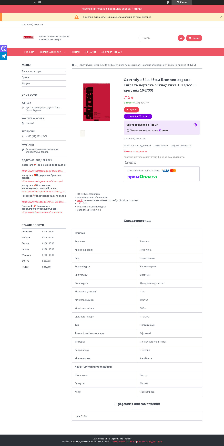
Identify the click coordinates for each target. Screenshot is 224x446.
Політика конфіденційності (149, 442)
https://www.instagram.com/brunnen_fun (43, 191)
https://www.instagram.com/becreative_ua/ (44, 171)
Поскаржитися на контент (124, 442)
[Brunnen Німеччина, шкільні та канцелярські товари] (29, 44)
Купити (133, 110)
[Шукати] (181, 38)
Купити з (134, 116)
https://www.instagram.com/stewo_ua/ (42, 181)
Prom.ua (128, 439)
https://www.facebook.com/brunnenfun (42, 212)
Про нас (75, 52)
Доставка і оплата (111, 52)
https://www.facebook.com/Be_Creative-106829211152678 (44, 202)
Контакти (90, 52)
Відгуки (26, 83)
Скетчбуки (86, 65)
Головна (29, 52)
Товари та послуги (50, 52)
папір (80, 200)
